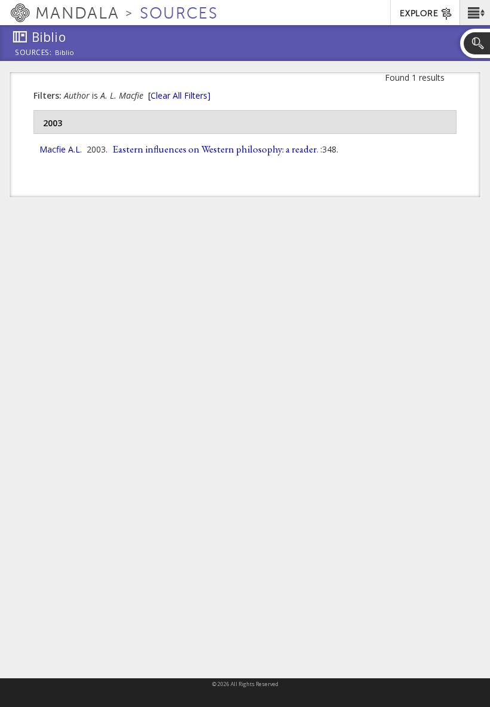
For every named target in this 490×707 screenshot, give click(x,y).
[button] (475, 12)
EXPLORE (419, 13)
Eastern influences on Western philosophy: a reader (214, 149)
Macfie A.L (59, 149)
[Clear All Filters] (179, 95)
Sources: (33, 53)
